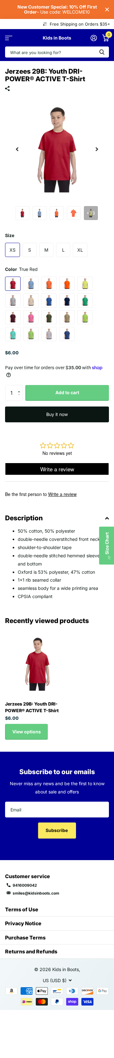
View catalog (8, 37)
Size (9, 235)
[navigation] (22, 213)
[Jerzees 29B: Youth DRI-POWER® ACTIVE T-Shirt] (37, 664)
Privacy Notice (23, 923)
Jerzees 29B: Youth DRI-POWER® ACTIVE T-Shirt (32, 707)
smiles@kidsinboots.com (36, 893)
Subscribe (57, 830)
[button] (17, 149)
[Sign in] (93, 38)
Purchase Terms (25, 937)
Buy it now (57, 414)
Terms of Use (21, 909)
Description (24, 518)
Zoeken (102, 52)
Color (21, 269)
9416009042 (25, 885)
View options (26, 731)
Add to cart (67, 392)
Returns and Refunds (31, 951)
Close (107, 9)
